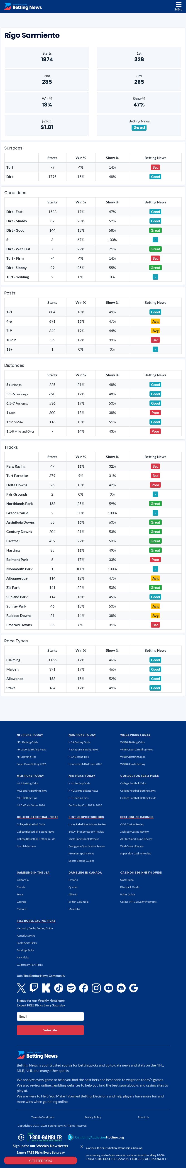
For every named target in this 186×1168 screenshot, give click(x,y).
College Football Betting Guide (138, 798)
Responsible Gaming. (130, 1148)
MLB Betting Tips (27, 798)
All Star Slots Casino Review (136, 839)
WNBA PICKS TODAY (135, 735)
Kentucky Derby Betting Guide (35, 928)
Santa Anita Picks (27, 943)
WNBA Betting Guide (132, 756)
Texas (20, 894)
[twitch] (33, 988)
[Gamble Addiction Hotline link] (96, 1137)
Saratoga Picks (25, 950)
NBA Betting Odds (79, 742)
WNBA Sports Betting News (136, 749)
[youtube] (108, 988)
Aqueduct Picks (26, 935)
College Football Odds (133, 783)
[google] (133, 988)
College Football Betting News (138, 790)
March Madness (26, 846)
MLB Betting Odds (28, 783)
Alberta (73, 894)
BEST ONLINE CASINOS (137, 817)
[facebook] (83, 988)
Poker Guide (127, 894)
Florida (21, 887)
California (23, 880)
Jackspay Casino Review (134, 831)
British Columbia (78, 901)
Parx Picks (23, 957)
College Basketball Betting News (35, 831)
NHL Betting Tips (78, 798)
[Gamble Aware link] (39, 1137)
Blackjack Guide (129, 887)
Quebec (73, 887)
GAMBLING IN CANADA (85, 872)
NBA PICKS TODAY (82, 735)
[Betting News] (23, 6)
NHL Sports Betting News (83, 790)
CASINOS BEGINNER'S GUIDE (141, 872)
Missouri (22, 909)
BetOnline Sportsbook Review (86, 831)
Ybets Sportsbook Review (84, 839)
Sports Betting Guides (81, 860)
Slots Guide (127, 880)
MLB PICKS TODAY (30, 776)
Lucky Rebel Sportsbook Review (87, 824)
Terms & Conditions (42, 1117)
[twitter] (21, 988)
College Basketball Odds (31, 824)
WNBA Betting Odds (132, 742)
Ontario (73, 880)
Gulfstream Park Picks (30, 964)
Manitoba (74, 909)
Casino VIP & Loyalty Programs (138, 901)
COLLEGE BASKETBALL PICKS (37, 817)
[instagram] (96, 988)
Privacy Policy (93, 1117)
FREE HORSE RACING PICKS (36, 921)
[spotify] (71, 988)
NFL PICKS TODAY (30, 735)
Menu (178, 9)
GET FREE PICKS (40, 1161)
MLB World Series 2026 (31, 805)
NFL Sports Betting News (31, 749)
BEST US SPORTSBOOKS (86, 817)
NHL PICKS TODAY (82, 776)
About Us (143, 1117)
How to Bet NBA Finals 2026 (85, 764)
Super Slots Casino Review (135, 853)
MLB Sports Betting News (32, 790)
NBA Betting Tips (79, 756)
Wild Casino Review (132, 846)
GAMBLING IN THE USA (33, 872)
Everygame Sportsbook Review (87, 846)
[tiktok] (58, 988)
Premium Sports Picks (81, 853)
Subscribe (50, 1030)
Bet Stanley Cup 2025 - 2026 (85, 805)
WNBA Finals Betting (132, 764)
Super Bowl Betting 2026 (31, 764)
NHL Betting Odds (79, 783)
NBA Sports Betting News (83, 749)
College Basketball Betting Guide (36, 839)
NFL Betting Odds (27, 742)
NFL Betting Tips (26, 756)
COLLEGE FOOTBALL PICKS (139, 776)
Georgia (21, 901)
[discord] (121, 988)
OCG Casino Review (132, 824)
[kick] (46, 988)
